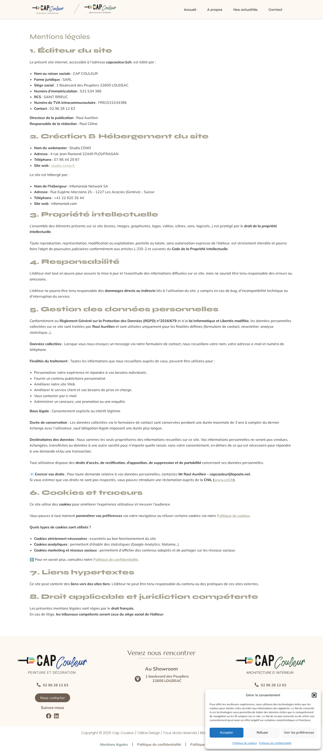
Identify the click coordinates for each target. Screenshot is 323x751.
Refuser (262, 732)
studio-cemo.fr (63, 165)
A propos (214, 9)
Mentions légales (114, 744)
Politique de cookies (244, 743)
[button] (314, 695)
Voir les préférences (299, 732)
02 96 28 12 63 (55, 685)
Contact (275, 9)
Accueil (190, 9)
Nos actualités (245, 9)
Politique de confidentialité (275, 743)
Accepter (226, 732)
